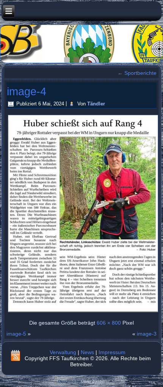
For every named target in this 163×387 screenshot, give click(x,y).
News (87, 352)
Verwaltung (63, 352)
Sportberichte (137, 73)
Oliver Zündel (92, 381)
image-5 (16, 334)
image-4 (26, 91)
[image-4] (82, 312)
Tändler (96, 104)
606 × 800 (109, 323)
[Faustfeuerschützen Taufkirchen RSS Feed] (15, 355)
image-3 (147, 334)
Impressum (112, 352)
